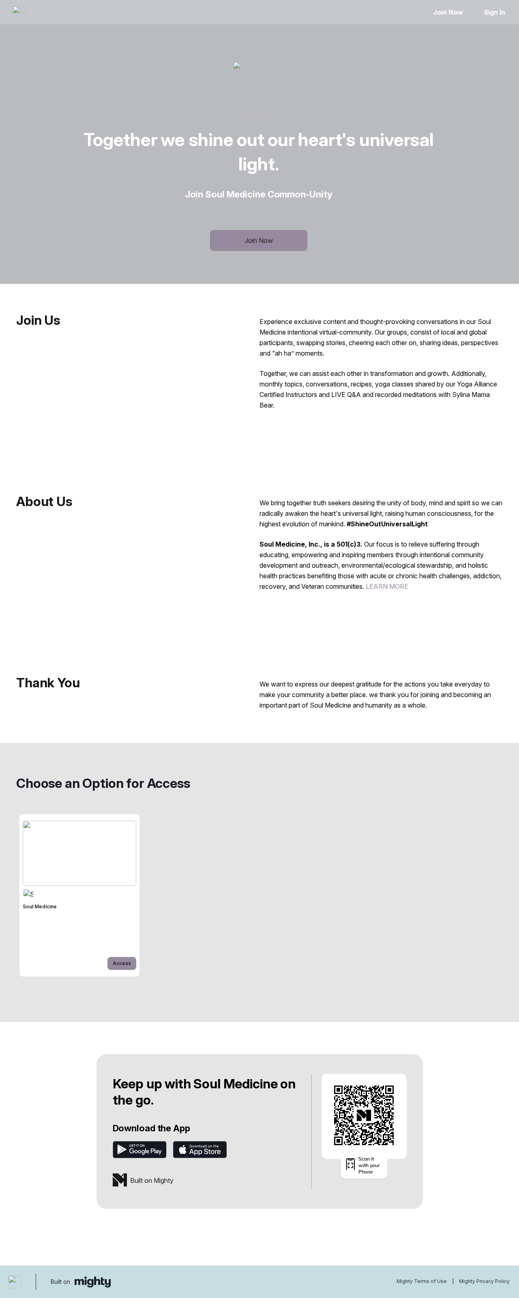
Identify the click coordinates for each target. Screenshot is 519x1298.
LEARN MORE (387, 586)
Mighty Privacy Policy (484, 1281)
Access (122, 963)
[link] (79, 895)
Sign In (494, 12)
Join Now (448, 12)
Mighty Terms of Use (422, 1281)
